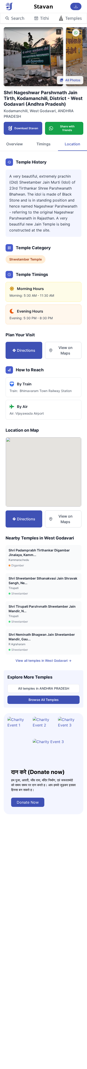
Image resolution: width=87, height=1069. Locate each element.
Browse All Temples (44, 700)
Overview (14, 144)
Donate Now (28, 802)
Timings (43, 144)
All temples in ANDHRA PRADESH (43, 688)
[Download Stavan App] (75, 6)
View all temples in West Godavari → (43, 660)
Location (72, 144)
